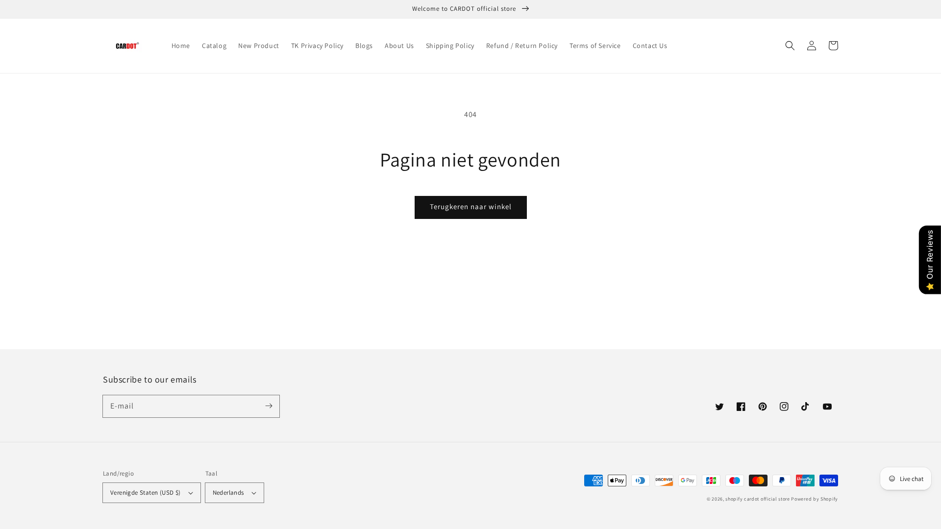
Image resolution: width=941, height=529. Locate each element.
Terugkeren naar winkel (471, 206)
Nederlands (228, 492)
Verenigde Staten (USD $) (145, 492)
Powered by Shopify (814, 499)
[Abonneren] (268, 406)
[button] (790, 45)
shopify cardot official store (757, 499)
